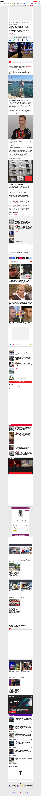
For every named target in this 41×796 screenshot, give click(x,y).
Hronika (14, 22)
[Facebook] (13, 258)
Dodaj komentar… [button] (15, 628)
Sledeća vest (27, 245)
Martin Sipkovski (13, 252)
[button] (31, 34)
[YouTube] (23, 258)
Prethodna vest (14, 245)
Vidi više (20, 780)
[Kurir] (2, 1)
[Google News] (30, 258)
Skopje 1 (14, 214)
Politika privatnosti (17, 790)
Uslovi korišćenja (23, 790)
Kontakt (15, 788)
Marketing (12, 788)
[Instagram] (20, 258)
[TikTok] (27, 258)
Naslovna (10, 22)
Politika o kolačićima (25, 788)
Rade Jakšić (13, 33)
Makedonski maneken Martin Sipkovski (17, 64)
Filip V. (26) (16, 202)
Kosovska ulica (20, 252)
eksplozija (26, 252)
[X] (17, 258)
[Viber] (10, 258)
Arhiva (29, 788)
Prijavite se (13, 712)
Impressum (19, 788)
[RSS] (27, 345)
